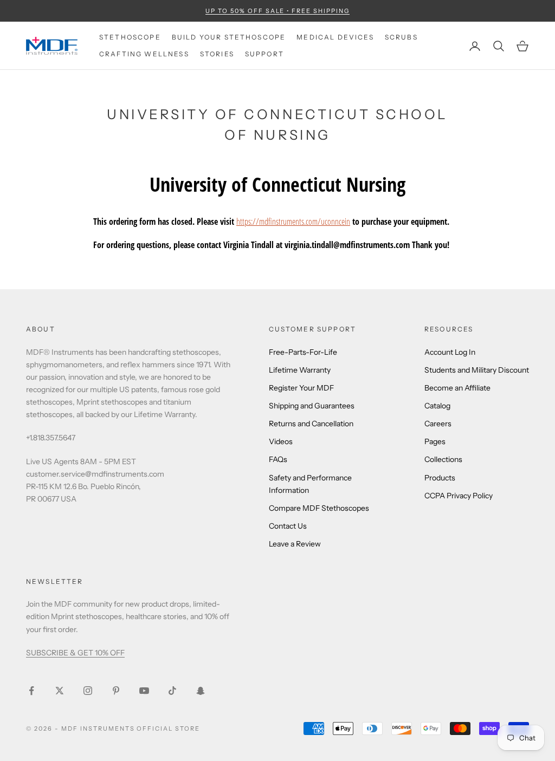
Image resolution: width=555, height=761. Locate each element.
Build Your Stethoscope (229, 37)
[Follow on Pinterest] (116, 690)
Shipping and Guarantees (311, 406)
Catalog (437, 406)
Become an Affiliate (457, 388)
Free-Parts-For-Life (303, 352)
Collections (443, 459)
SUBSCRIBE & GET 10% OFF (75, 653)
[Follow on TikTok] (172, 690)
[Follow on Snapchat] (200, 690)
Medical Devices (334, 37)
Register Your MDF (301, 388)
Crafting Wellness (144, 54)
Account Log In (449, 352)
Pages (435, 441)
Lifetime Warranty (300, 370)
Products (439, 478)
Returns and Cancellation (311, 423)
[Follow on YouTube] (144, 690)
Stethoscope (130, 37)
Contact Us (288, 526)
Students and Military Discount (476, 370)
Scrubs (401, 37)
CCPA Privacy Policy (458, 495)
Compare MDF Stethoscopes (319, 508)
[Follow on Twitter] (59, 690)
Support (264, 54)
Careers (437, 423)
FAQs (278, 459)
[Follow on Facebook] (31, 690)
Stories (217, 54)
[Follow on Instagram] (87, 690)
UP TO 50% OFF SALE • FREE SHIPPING (277, 11)
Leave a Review (295, 544)
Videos (281, 441)
